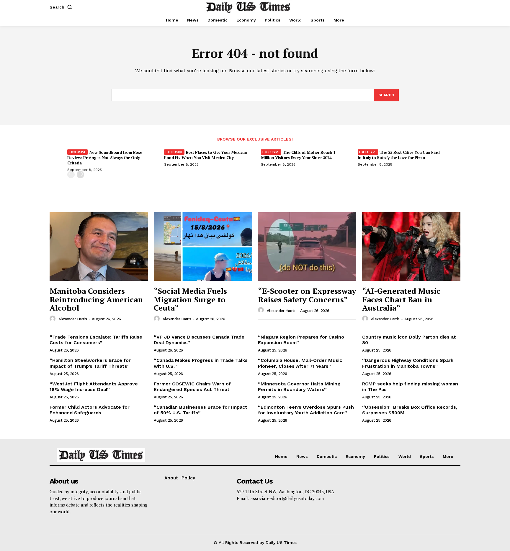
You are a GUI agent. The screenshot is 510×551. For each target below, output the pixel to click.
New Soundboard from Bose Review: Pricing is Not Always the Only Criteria (104, 157)
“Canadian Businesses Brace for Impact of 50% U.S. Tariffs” (200, 409)
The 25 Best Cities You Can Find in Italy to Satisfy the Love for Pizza (398, 154)
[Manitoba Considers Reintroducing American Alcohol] (99, 246)
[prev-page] (71, 174)
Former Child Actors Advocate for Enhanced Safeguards (90, 409)
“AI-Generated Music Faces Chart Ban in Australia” (401, 299)
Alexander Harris (72, 319)
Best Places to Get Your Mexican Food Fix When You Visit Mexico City (205, 154)
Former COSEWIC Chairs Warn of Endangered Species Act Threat (192, 386)
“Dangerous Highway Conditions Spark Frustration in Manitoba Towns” (407, 363)
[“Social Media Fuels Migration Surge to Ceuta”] (203, 246)
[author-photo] (53, 319)
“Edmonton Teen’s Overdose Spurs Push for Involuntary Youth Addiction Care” (306, 409)
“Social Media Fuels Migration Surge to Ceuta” (190, 299)
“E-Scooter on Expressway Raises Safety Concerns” (307, 295)
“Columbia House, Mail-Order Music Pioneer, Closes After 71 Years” (300, 363)
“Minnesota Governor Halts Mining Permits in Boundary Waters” (299, 386)
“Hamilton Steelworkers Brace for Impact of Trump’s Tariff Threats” (90, 363)
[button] (62, 7)
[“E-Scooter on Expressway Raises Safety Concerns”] (307, 246)
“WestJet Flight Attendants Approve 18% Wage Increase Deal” (94, 386)
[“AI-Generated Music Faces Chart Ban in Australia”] (411, 246)
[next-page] (80, 174)
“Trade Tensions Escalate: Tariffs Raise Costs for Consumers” (96, 339)
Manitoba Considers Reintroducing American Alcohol (96, 299)
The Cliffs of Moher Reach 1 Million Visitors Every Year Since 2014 (298, 154)
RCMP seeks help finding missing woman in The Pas (410, 386)
